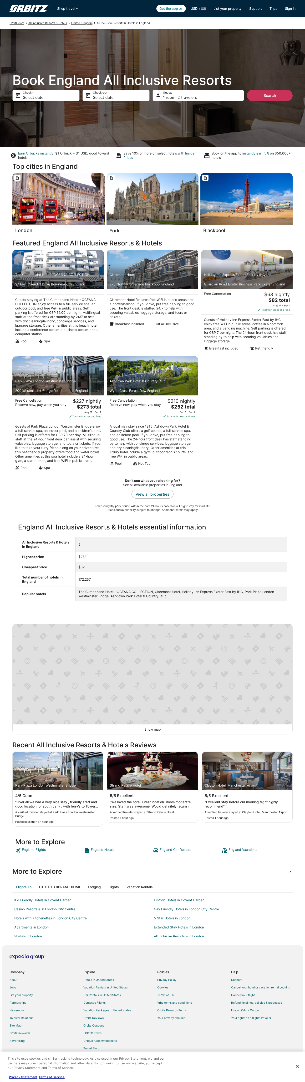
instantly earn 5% (255, 153)
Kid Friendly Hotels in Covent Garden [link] (42, 900)
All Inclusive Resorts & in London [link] (179, 936)
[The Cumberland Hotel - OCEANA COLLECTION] (58, 302)
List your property (228, 8)
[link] (49, 850)
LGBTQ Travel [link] (92, 1033)
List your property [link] (21, 995)
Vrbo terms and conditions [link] (174, 1002)
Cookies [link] (162, 987)
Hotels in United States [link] (98, 980)
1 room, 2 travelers (180, 97)
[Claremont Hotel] (152, 302)
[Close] (297, 1066)
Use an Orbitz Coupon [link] (245, 1010)
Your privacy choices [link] (171, 1018)
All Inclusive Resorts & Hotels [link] (47, 23)
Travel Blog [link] (90, 1048)
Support (255, 8)
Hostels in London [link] (28, 936)
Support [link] (236, 980)
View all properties (152, 494)
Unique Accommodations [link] (100, 1040)
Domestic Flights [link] (94, 1002)
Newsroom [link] (17, 1010)
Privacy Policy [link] (167, 980)
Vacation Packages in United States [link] (107, 1010)
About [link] (13, 980)
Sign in (290, 8)
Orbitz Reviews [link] (93, 1018)
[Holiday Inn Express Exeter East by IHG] (247, 302)
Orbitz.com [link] (17, 23)
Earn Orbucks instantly (35, 153)
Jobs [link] (13, 987)
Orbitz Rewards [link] (20, 1033)
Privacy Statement (23, 1077)
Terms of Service (52, 1077)
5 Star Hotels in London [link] (172, 918)
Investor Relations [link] (21, 1018)
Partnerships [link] (18, 1002)
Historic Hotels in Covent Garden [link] (179, 900)
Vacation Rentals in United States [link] (105, 987)
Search (270, 95)
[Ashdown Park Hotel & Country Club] (152, 414)
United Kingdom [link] (81, 23)
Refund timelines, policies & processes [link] (256, 1002)
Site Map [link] (15, 1025)
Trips (273, 8)
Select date (33, 97)
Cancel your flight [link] (243, 995)
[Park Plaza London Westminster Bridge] (58, 414)
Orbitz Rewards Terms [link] (172, 1010)
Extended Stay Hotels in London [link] (179, 927)
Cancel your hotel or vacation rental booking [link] (260, 987)
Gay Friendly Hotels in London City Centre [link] (186, 909)
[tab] (23, 887)
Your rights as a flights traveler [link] (251, 1018)
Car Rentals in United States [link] (102, 995)
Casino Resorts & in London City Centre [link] (44, 909)
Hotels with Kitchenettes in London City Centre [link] (50, 918)
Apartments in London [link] (31, 927)
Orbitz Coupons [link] (93, 1025)
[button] (152, 871)
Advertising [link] (17, 1040)
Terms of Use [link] (166, 995)
